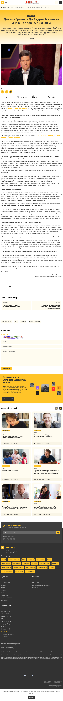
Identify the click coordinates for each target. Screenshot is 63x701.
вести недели (16, 563)
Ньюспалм (4, 637)
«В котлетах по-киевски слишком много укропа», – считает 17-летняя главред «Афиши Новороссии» (12, 436)
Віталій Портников (42, 567)
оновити (4, 334)
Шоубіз (3, 588)
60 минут (34, 563)
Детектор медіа (6, 611)
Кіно (2, 593)
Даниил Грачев (6, 322)
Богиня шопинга (45, 136)
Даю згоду (31, 697)
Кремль (49, 559)
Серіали (3, 585)
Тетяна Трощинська (44, 563)
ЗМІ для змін (5, 619)
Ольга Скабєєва (41, 559)
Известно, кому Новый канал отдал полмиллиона (11, 306)
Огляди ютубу (5, 582)
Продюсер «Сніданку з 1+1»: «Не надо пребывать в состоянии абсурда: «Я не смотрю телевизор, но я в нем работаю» (45, 507)
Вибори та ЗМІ (5, 629)
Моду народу (14, 138)
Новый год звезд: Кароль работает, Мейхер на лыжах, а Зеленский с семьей (50, 306)
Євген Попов (26, 563)
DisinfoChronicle (6, 621)
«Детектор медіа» (9, 647)
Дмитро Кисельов (6, 563)
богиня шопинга (34, 322)
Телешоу (3, 590)
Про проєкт (36, 582)
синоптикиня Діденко (7, 571)
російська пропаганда (13, 559)
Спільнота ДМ (9, 398)
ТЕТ (16, 322)
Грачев (23, 322)
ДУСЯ (31, 38)
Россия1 (4, 559)
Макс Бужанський (18, 567)
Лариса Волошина (30, 567)
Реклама (35, 588)
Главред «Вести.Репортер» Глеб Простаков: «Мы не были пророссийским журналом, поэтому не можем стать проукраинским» (46, 472)
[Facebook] (2, 91)
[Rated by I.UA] (27, 676)
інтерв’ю (52, 567)
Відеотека (4, 626)
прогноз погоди (19, 571)
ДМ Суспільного (6, 616)
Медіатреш (4, 600)
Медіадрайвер (5, 624)
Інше (11, 7)
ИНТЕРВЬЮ (6, 7)
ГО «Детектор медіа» (7, 634)
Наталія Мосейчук (6, 567)
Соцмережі (4, 595)
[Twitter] (6, 91)
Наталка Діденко (30, 571)
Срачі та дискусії (6, 598)
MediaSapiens (5, 614)
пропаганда (31, 559)
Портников (55, 563)
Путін (23, 559)
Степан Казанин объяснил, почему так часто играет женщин (12, 471)
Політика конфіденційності (41, 585)
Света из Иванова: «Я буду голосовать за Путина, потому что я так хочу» (45, 435)
